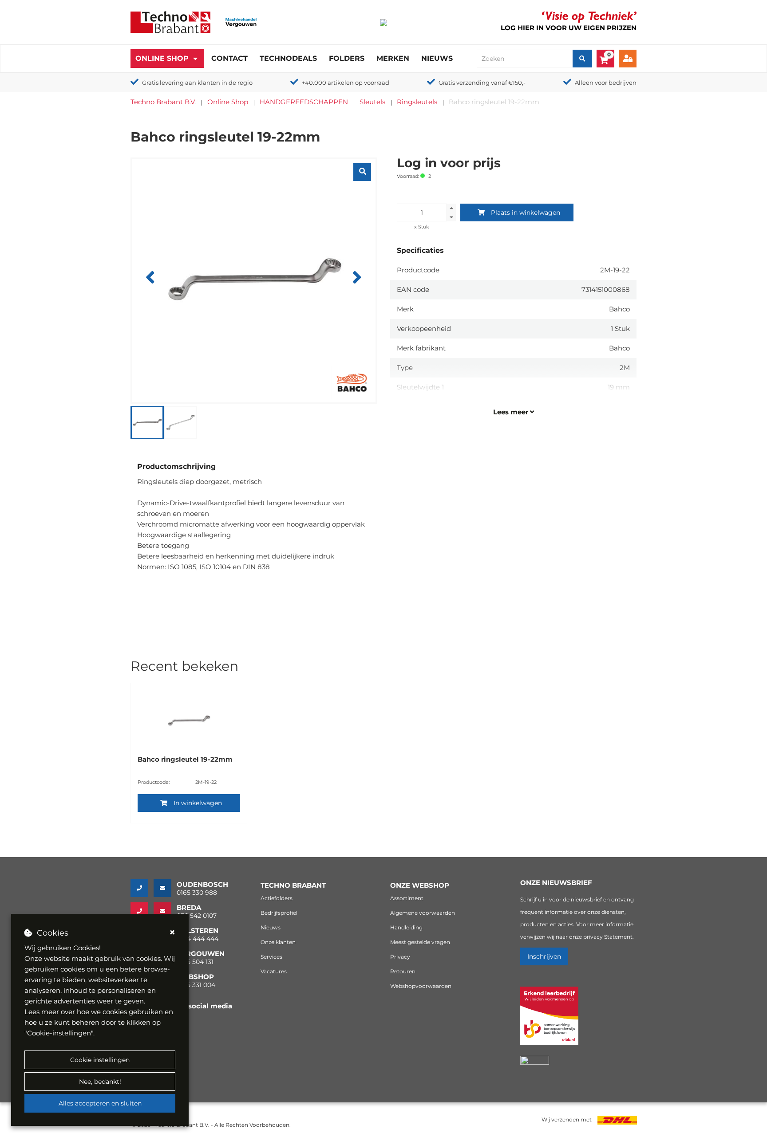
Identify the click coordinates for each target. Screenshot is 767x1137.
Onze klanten (278, 942)
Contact (229, 58)
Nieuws (437, 58)
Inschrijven (544, 956)
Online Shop (162, 58)
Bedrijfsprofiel (279, 912)
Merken (392, 58)
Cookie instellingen (100, 1060)
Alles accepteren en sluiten (100, 1103)
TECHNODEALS (288, 58)
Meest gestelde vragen (420, 942)
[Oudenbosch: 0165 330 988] (142, 888)
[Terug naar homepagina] (170, 21)
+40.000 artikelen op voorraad (345, 82)
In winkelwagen (198, 803)
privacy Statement (608, 936)
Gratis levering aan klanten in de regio (197, 82)
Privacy (400, 956)
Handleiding (406, 927)
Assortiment (406, 898)
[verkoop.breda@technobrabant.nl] (165, 911)
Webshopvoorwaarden (420, 986)
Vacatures (274, 971)
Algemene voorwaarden (422, 912)
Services (271, 956)
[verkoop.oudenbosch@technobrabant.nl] (165, 888)
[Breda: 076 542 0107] (142, 911)
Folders (346, 58)
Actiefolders (277, 898)
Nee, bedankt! (100, 1082)
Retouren (402, 971)
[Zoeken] (582, 58)
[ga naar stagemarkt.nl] (549, 1020)
